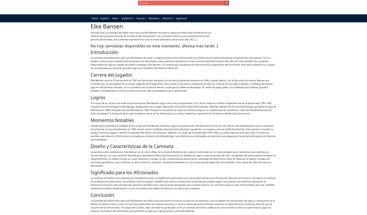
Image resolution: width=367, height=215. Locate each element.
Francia (140, 18)
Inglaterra (127, 18)
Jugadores (181, 18)
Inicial (95, 18)
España (104, 18)
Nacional (167, 18)
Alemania (153, 18)
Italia (115, 18)
